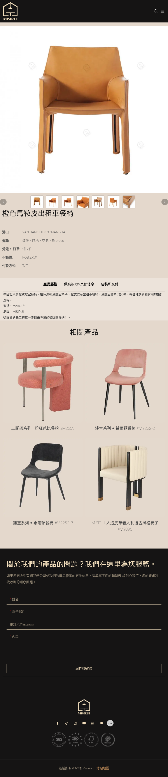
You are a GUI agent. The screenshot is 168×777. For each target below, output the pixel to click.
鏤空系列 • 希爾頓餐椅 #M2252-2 (125, 429)
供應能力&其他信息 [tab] (79, 284)
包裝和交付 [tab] (109, 284)
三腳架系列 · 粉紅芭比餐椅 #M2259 (43, 429)
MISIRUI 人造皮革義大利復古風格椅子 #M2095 (125, 526)
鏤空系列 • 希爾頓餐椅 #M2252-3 (43, 523)
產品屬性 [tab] (50, 284)
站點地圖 (102, 768)
